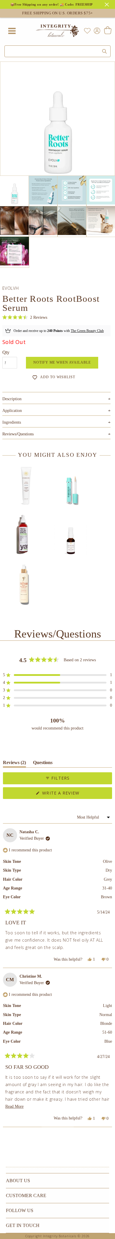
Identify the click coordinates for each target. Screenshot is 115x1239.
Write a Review (71, 794)
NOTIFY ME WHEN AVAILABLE (62, 362)
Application (56, 410)
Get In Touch (23, 1225)
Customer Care (26, 1195)
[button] (24, 317)
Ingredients (56, 422)
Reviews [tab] (14, 763)
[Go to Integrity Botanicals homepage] (57, 31)
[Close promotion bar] (107, 3)
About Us (18, 1180)
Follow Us (19, 1210)
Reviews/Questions (18, 434)
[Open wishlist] (87, 30)
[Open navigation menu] (11, 31)
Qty (5, 352)
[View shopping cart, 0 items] (107, 30)
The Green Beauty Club (87, 331)
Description (56, 399)
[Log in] (95, 30)
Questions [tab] (42, 763)
